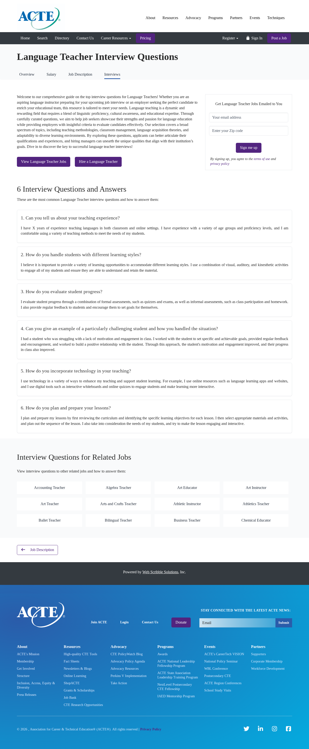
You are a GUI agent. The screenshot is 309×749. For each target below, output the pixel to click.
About (150, 18)
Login (124, 622)
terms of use (262, 159)
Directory (62, 38)
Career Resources (115, 38)
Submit (283, 623)
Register (229, 38)
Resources (170, 18)
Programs (215, 18)
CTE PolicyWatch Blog (127, 654)
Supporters (258, 654)
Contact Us (85, 38)
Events (255, 18)
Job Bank (70, 697)
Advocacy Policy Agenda (128, 661)
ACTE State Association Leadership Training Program (177, 675)
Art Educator (187, 488)
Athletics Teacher (256, 504)
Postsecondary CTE (217, 676)
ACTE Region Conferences (222, 683)
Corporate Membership (266, 661)
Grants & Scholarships (79, 690)
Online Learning (75, 676)
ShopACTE (72, 683)
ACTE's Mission (28, 654)
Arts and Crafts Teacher (118, 504)
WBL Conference (216, 668)
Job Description (80, 74)
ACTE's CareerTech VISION (224, 654)
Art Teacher (50, 504)
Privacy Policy (150, 729)
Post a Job (279, 38)
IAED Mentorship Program (176, 696)
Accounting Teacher (49, 488)
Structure (23, 676)
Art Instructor (256, 488)
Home (25, 38)
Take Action (119, 683)
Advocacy (193, 18)
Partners (236, 18)
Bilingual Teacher (118, 520)
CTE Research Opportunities (83, 705)
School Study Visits (217, 690)
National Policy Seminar (221, 661)
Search (42, 38)
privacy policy (219, 164)
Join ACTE (99, 622)
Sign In (256, 38)
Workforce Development (268, 668)
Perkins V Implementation (129, 676)
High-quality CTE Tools (80, 654)
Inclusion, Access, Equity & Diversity (36, 685)
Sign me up (248, 147)
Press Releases (26, 695)
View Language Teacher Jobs (43, 162)
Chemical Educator (256, 520)
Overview (27, 74)
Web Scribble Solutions (160, 572)
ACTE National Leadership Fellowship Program (176, 664)
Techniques (276, 18)
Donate (181, 622)
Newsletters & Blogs (78, 668)
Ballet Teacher (50, 520)
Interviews (112, 74)
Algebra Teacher (118, 488)
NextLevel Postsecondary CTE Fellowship (174, 687)
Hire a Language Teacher (98, 162)
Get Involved (26, 668)
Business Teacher (187, 520)
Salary (51, 74)
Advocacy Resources (125, 668)
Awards (162, 654)
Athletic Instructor (187, 504)
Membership (25, 661)
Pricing (145, 38)
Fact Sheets (71, 661)
